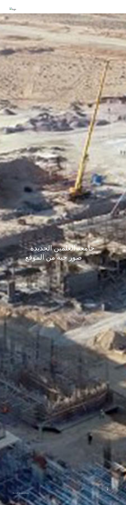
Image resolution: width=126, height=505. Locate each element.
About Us (58, 9)
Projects (81, 9)
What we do (70, 9)
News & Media (94, 9)
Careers (106, 9)
